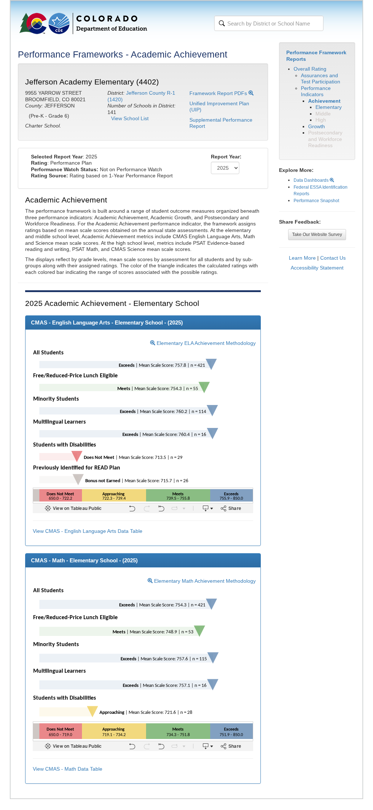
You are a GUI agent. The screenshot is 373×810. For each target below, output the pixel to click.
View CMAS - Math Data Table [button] (67, 769)
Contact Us (333, 258)
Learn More (302, 258)
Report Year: (226, 157)
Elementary (328, 107)
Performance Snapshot (316, 200)
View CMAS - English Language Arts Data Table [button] (87, 531)
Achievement (324, 101)
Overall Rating (310, 69)
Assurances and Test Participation (320, 78)
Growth (316, 126)
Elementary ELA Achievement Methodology (205, 343)
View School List (130, 118)
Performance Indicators (316, 91)
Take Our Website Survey (317, 234)
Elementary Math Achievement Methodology (204, 581)
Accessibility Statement (317, 268)
